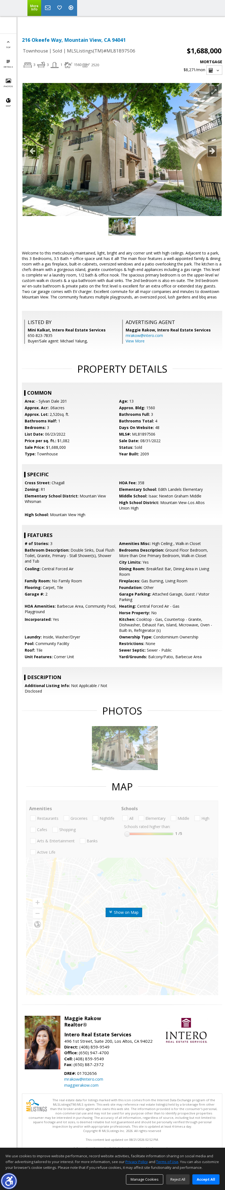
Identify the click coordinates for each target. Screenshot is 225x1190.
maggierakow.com (81, 1085)
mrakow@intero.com (144, 335)
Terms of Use (167, 1161)
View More (135, 341)
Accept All (206, 1179)
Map (8, 105)
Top (8, 47)
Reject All (177, 1179)
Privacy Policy (136, 1161)
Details (8, 66)
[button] (8, 1181)
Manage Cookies (145, 1179)
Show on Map (126, 912)
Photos (8, 86)
